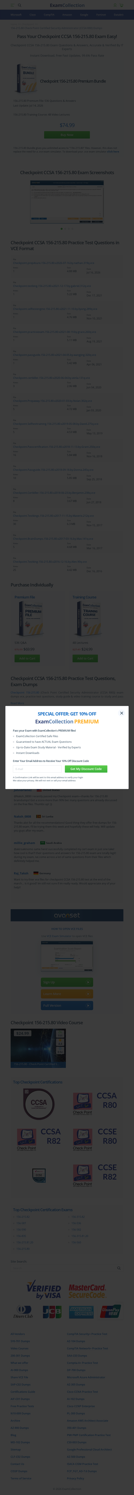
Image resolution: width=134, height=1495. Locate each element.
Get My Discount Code (86, 769)
